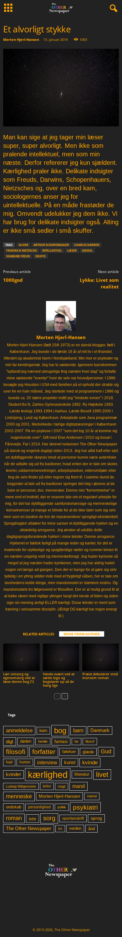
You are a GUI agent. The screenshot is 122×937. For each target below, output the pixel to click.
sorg (49, 818)
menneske (19, 796)
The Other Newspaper (28, 828)
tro (60, 828)
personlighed (39, 807)
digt (9, 741)
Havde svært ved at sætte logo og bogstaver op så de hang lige (58, 680)
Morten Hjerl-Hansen (21, 39)
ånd (91, 828)
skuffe (40, 256)
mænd (92, 796)
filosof (89, 741)
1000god (13, 280)
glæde (88, 752)
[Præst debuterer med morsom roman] (100, 657)
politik (62, 807)
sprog (96, 818)
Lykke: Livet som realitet (99, 283)
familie (43, 741)
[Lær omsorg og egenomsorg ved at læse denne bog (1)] (21, 657)
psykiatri (85, 807)
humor (24, 762)
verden (75, 828)
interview (47, 762)
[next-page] (65, 696)
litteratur (81, 774)
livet (102, 774)
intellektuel (52, 250)
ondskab (13, 807)
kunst (69, 762)
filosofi (15, 751)
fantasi (61, 741)
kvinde (90, 762)
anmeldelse (19, 730)
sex (32, 818)
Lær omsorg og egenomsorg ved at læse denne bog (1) (19, 678)
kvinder (13, 774)
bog (60, 730)
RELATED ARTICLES (38, 634)
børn (78, 730)
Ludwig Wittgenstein (21, 786)
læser (72, 250)
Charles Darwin (86, 245)
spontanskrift (73, 818)
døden (25, 741)
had (9, 762)
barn (43, 730)
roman (14, 818)
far (76, 741)
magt (61, 786)
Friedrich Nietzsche (21, 250)
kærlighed (48, 774)
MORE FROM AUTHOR (82, 634)
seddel (87, 250)
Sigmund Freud (18, 256)
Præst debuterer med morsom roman (100, 676)
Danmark (99, 730)
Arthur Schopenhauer (51, 245)
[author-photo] (61, 316)
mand (78, 786)
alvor (23, 245)
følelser (69, 752)
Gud (106, 751)
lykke (47, 786)
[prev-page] (57, 696)
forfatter (43, 751)
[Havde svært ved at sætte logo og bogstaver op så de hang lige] (61, 657)
